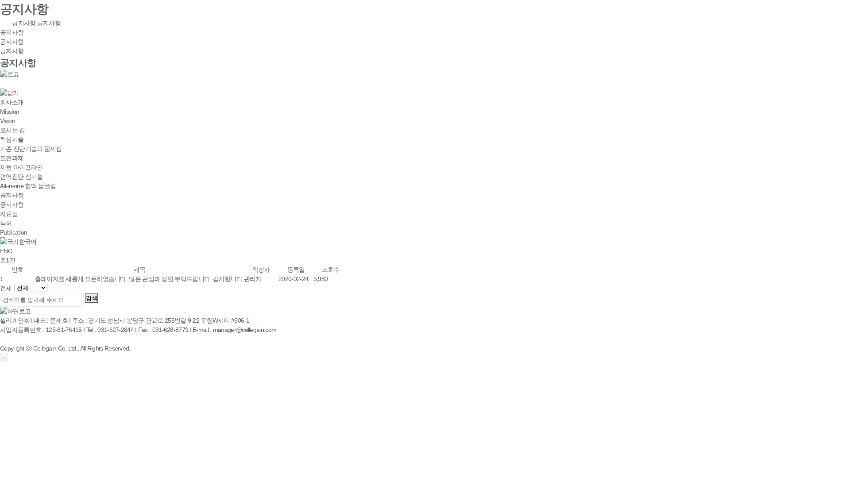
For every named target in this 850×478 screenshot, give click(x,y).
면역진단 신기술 (21, 176)
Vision (7, 120)
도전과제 (11, 158)
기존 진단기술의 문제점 (31, 148)
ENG (6, 250)
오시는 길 (12, 130)
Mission (9, 111)
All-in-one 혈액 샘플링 (28, 185)
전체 (6, 288)
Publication (13, 232)
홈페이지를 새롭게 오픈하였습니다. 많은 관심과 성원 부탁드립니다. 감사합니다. (139, 278)
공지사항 (23, 23)
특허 (6, 223)
